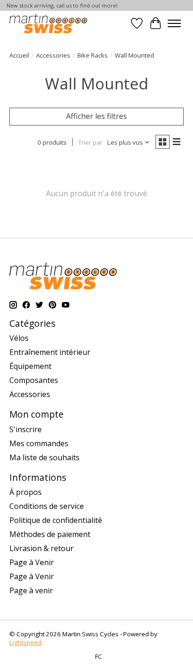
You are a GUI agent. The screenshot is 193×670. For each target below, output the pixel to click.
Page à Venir (31, 562)
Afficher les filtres (96, 116)
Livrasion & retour (41, 548)
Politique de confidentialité (55, 520)
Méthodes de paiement (49, 534)
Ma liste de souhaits (44, 457)
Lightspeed (25, 642)
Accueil (19, 55)
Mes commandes (38, 443)
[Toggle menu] (174, 23)
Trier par (90, 142)
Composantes (33, 380)
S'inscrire (25, 429)
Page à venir (31, 590)
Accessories (53, 55)
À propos (25, 492)
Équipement (30, 366)
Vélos (19, 338)
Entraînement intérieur (49, 352)
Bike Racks (92, 55)
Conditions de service (46, 506)
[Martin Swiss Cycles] (48, 23)
